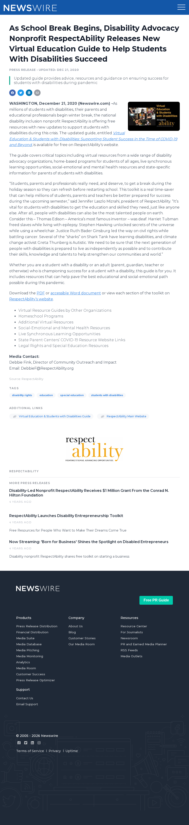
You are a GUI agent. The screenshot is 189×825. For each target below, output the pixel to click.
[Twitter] (25, 742)
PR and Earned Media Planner (144, 644)
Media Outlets (131, 656)
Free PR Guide (156, 600)
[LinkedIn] (32, 742)
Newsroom (129, 638)
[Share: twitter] (20, 92)
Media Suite (25, 638)
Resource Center (134, 626)
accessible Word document (75, 293)
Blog (72, 632)
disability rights (22, 395)
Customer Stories (82, 638)
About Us (75, 626)
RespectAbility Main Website (126, 416)
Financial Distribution (32, 632)
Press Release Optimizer (35, 680)
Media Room (26, 668)
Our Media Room (81, 644)
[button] (181, 7)
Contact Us (24, 698)
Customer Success (30, 674)
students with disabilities (107, 395)
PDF (41, 293)
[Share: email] (37, 92)
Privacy (55, 751)
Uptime (71, 751)
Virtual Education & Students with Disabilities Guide (54, 416)
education (46, 395)
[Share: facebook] (12, 92)
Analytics (23, 662)
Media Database (29, 644)
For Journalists (132, 632)
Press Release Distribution (36, 626)
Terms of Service (30, 751)
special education (72, 395)
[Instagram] (39, 742)
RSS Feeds (129, 650)
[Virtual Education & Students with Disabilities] (154, 116)
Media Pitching (27, 650)
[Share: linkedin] (29, 92)
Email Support (27, 704)
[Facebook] (19, 742)
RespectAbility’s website (31, 299)
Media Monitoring (29, 656)
